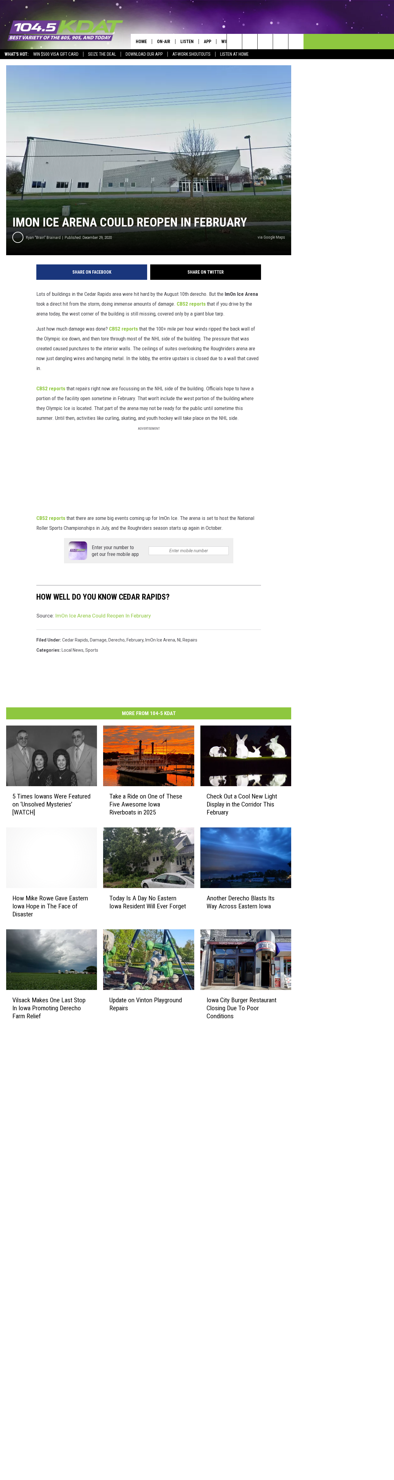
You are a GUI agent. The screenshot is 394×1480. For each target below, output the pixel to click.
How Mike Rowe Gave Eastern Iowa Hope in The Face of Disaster (50, 906)
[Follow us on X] (280, 41)
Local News (72, 650)
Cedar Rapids (75, 639)
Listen (187, 41)
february (135, 639)
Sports (91, 650)
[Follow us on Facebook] (265, 41)
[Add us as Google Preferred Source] (249, 41)
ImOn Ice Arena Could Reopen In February (103, 616)
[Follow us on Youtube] (296, 41)
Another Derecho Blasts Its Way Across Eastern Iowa (241, 902)
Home (141, 41)
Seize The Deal (102, 54)
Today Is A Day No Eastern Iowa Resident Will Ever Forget (147, 902)
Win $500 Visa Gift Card (55, 54)
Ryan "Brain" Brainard (43, 237)
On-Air (163, 41)
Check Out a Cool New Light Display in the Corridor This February (242, 804)
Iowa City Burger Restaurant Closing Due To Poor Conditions (241, 1008)
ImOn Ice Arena (160, 639)
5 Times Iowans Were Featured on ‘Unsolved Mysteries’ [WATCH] (51, 804)
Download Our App (144, 54)
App (207, 41)
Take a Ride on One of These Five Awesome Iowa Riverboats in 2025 (145, 804)
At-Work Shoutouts (191, 54)
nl (179, 639)
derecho (116, 639)
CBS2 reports (191, 304)
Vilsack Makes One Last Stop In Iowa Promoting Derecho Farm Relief (49, 1008)
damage (98, 639)
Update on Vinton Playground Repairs (145, 1004)
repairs (190, 639)
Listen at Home (234, 54)
